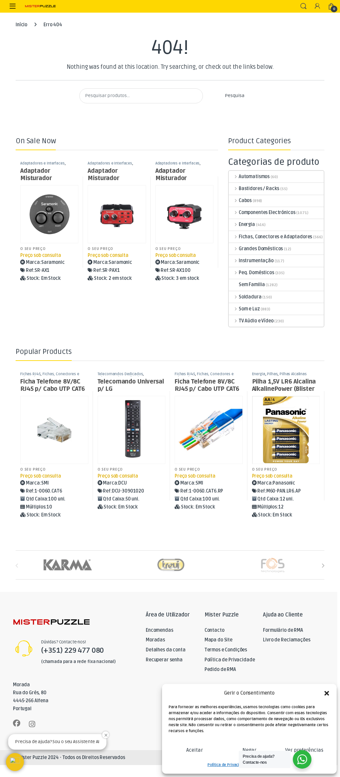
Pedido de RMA (220, 669)
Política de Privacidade (228, 764)
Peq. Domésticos (256, 273)
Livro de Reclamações (286, 640)
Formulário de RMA (283, 630)
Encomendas (159, 630)
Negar (249, 750)
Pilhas (272, 374)
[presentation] (322, 565)
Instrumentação (256, 261)
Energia (247, 224)
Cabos (245, 200)
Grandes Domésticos (261, 249)
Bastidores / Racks (259, 188)
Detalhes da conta (166, 650)
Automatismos (254, 176)
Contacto (214, 630)
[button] (326, 693)
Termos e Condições (226, 650)
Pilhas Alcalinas (293, 374)
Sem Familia (252, 284)
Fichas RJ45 (30, 374)
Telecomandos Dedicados (120, 374)
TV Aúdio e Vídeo (256, 321)
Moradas (155, 640)
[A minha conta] (317, 6)
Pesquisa (234, 95)
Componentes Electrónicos (267, 212)
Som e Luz (249, 309)
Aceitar (194, 750)
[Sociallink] (16, 723)
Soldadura (250, 297)
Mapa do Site (218, 640)
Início (21, 25)
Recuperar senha (164, 660)
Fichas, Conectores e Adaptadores (275, 237)
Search (303, 6)
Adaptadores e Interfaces (42, 163)
